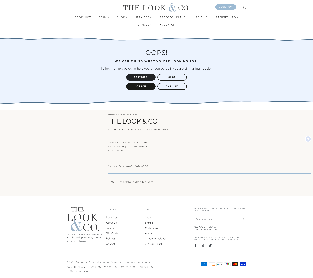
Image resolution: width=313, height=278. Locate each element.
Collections (151, 228)
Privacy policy (110, 266)
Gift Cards (112, 233)
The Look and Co (83, 262)
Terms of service (127, 266)
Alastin (149, 233)
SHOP (172, 77)
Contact (110, 244)
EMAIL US (172, 86)
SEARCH (140, 86)
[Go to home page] (156, 7)
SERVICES (141, 77)
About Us (111, 223)
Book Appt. (112, 217)
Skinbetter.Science (156, 238)
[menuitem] (83, 17)
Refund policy (94, 266)
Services (111, 228)
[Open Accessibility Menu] (308, 139)
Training (110, 238)
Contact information (79, 271)
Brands (149, 223)
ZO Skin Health (154, 244)
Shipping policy (146, 266)
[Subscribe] (244, 219)
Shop (148, 217)
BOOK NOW (226, 7)
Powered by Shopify (76, 267)
